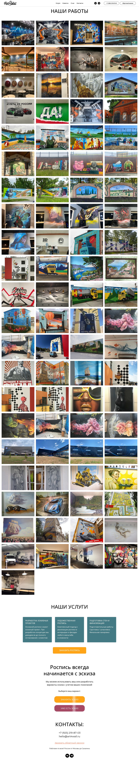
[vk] (95, 3)
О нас (72, 3)
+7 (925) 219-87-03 (111, 3)
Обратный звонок (127, 3)
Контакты (80, 3)
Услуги (58, 3)
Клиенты (65, 3)
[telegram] (99, 3)
